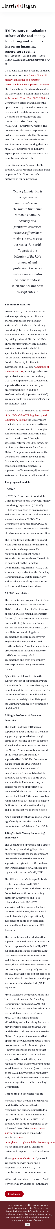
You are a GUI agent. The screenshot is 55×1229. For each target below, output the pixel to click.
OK (27, 1224)
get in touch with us (23, 1158)
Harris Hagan (36, 59)
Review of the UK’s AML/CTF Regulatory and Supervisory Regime (27, 415)
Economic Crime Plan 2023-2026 (26, 98)
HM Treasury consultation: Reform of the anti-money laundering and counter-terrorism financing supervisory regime (25, 41)
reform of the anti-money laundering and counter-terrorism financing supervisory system (27, 80)
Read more (14, 1194)
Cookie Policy (12, 1211)
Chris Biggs (29, 56)
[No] (51, 1215)
